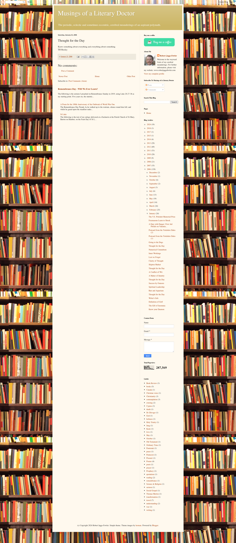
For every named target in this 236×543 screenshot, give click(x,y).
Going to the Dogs (156, 242)
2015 (149, 135)
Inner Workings (155, 253)
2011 (149, 150)
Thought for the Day (157, 246)
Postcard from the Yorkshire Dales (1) (162, 237)
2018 (149, 128)
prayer (148, 467)
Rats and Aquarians (156, 290)
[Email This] (82, 56)
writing (149, 510)
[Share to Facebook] (90, 56)
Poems (148, 461)
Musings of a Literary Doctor (96, 12)
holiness (149, 419)
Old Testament (152, 441)
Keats (148, 428)
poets (148, 464)
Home (97, 76)
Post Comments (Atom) (78, 81)
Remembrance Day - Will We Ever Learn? (78, 89)
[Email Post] (78, 56)
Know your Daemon (156, 309)
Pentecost (150, 454)
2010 (149, 154)
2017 (149, 132)
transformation (152, 497)
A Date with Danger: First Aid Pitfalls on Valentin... (160, 225)
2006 (149, 169)
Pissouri (149, 458)
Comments (151, 89)
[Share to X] (88, 56)
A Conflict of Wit (155, 272)
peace (148, 451)
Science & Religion (153, 484)
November (153, 176)
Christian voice (152, 393)
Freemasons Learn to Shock (159, 220)
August (152, 187)
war (147, 506)
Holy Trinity (151, 422)
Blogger (155, 525)
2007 (149, 165)
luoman (138, 525)
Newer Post (63, 76)
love (148, 432)
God (148, 415)
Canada (149, 389)
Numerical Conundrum (157, 249)
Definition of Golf (156, 301)
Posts (149, 85)
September (153, 183)
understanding (151, 503)
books (148, 386)
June (151, 194)
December (153, 172)
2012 (149, 146)
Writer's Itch (153, 298)
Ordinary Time (152, 445)
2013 (149, 143)
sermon (149, 487)
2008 (149, 161)
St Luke (63, 114)
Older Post (131, 76)
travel (148, 500)
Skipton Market (155, 264)
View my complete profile (154, 73)
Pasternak (150, 448)
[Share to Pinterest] (93, 56)
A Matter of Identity (156, 275)
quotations (150, 474)
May (151, 198)
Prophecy (150, 471)
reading (149, 477)
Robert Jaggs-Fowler (168, 55)
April (151, 202)
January (152, 213)
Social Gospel (151, 490)
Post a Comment (67, 71)
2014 (149, 139)
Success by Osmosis (156, 283)
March (152, 206)
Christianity (150, 396)
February (153, 209)
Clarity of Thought (156, 260)
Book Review (151, 383)
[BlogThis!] (85, 56)
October (152, 179)
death (148, 409)
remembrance (151, 480)
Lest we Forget (154, 257)
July (151, 191)
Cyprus (149, 406)
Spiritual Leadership (156, 287)
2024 (149, 124)
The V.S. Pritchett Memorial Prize (162, 216)
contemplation (151, 399)
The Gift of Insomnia (157, 305)
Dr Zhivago (150, 412)
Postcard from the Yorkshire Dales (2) (162, 231)
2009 (149, 158)
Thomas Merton (152, 493)
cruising (149, 402)
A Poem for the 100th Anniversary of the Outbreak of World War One (87, 104)
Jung (148, 425)
